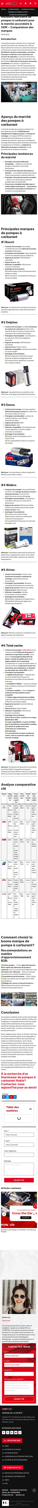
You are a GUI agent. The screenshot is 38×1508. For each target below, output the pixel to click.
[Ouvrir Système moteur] (19, 9)
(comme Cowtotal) (15, 970)
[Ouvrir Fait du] (6, 9)
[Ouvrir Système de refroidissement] (28, 14)
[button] (2, 3)
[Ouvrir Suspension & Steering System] (28, 12)
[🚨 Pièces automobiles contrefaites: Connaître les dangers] (19, 1210)
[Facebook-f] (3, 1432)
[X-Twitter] (19, 1432)
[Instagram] (7, 1432)
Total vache (26, 650)
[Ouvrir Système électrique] (35, 9)
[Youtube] (15, 1432)
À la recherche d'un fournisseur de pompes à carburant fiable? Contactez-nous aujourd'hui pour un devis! (19, 1080)
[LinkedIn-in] (11, 1432)
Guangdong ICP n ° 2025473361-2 (19, 1505)
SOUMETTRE (19, 1180)
